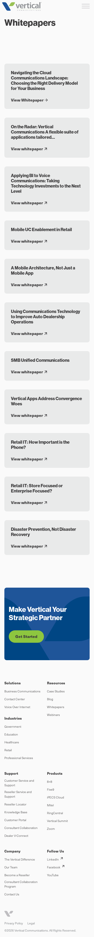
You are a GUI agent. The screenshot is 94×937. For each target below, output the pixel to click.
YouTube (53, 875)
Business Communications (22, 691)
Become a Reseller (17, 875)
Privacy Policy (13, 923)
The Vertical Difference (19, 859)
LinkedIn (53, 859)
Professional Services (18, 758)
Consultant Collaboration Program (21, 884)
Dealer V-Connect (16, 836)
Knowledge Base (15, 812)
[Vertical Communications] (22, 6)
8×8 (49, 782)
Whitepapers (55, 707)
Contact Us (11, 894)
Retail (8, 750)
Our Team (10, 867)
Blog (50, 699)
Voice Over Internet (17, 707)
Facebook (53, 867)
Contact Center (14, 699)
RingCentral (55, 813)
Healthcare (11, 742)
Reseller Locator (15, 804)
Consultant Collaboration (21, 828)
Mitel (50, 805)
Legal (31, 923)
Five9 (50, 789)
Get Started (26, 636)
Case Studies (56, 691)
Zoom (51, 829)
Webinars (53, 715)
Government (12, 726)
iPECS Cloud (55, 797)
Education (11, 734)
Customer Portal (15, 820)
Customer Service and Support (19, 782)
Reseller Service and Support (18, 794)
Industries (13, 718)
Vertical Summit (57, 821)
